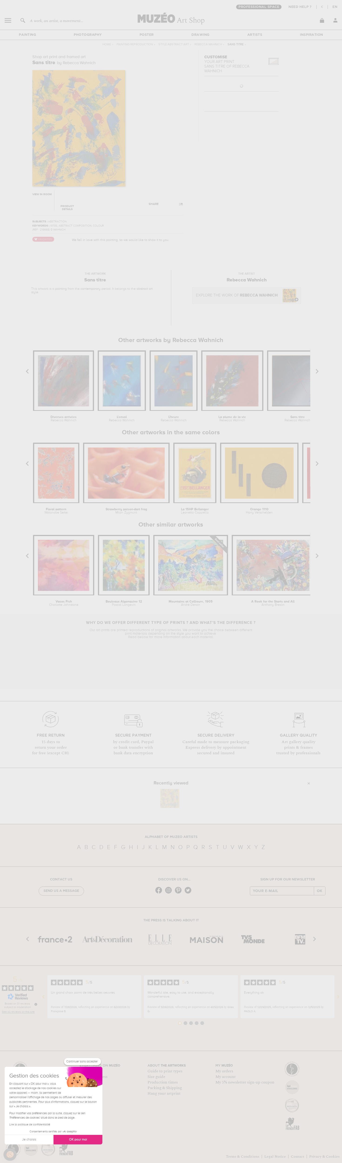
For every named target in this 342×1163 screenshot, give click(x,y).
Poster (147, 34)
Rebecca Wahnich (208, 44)
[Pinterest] (179, 893)
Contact (297, 1156)
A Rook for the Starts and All (273, 603)
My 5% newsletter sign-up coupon (244, 1082)
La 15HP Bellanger (195, 511)
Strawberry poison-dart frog (126, 511)
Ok (319, 891)
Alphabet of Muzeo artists (171, 837)
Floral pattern (56, 511)
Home (106, 44)
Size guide (156, 1077)
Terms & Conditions (242, 1156)
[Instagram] (169, 893)
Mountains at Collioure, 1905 (191, 603)
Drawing (200, 34)
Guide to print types (165, 1071)
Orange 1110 (259, 511)
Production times (163, 1082)
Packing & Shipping (165, 1088)
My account (225, 1077)
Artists (254, 34)
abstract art (145, 288)
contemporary (90, 288)
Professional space (258, 7)
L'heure (174, 418)
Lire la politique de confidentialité (29, 1124)
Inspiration (311, 34)
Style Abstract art (173, 44)
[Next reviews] (338, 996)
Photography (88, 34)
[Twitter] (189, 893)
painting (61, 288)
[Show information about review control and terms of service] (36, 1004)
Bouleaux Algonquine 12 (124, 603)
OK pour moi (78, 1139)
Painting (27, 34)
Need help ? (300, 7)
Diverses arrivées (63, 418)
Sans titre (297, 418)
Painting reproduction (135, 44)
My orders (224, 1071)
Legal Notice (275, 1156)
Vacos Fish (63, 603)
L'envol (122, 418)
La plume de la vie (232, 418)
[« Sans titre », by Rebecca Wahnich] (169, 798)
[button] (10, 1154)
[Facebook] (160, 893)
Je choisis (29, 1139)
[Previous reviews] (43, 996)
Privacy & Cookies (324, 1156)
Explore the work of (237, 295)
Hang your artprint (164, 1094)
